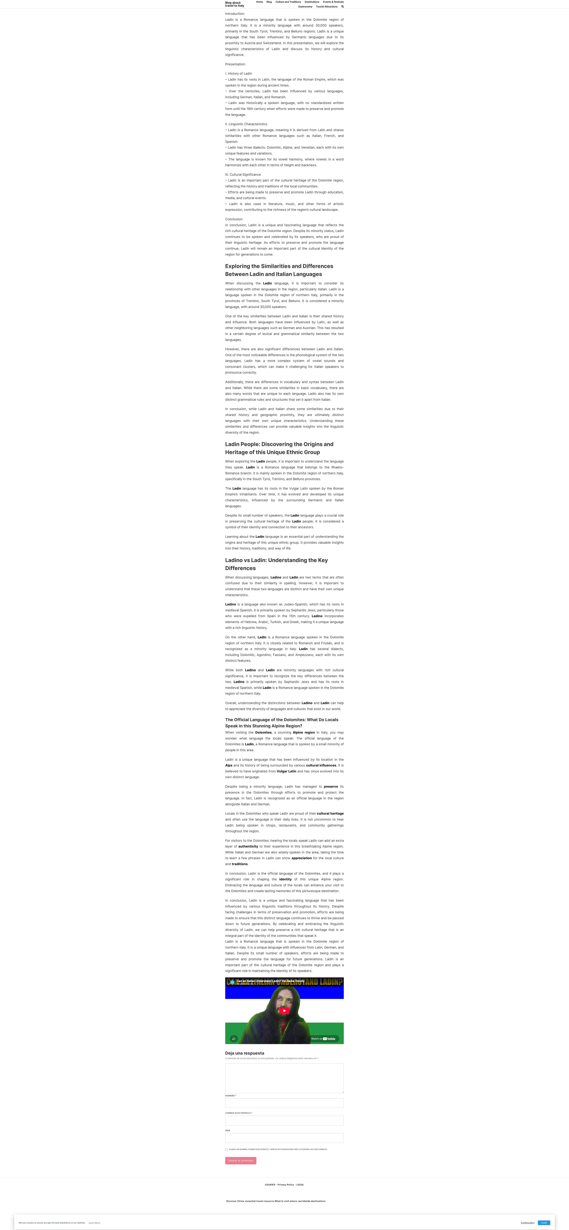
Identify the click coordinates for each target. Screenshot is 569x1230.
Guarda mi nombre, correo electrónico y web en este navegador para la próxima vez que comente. (278, 1149)
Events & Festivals (333, 1)
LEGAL (300, 1184)
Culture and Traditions (288, 1)
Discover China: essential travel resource (250, 1201)
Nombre (230, 1095)
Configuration (527, 1223)
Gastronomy (305, 6)
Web (227, 1130)
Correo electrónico (238, 1113)
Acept (544, 1223)
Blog (269, 1)
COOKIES (270, 1184)
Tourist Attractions (327, 6)
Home (259, 1)
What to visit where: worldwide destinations (300, 1201)
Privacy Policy (286, 1184)
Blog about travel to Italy (234, 4)
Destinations (312, 1)
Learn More (94, 1223)
